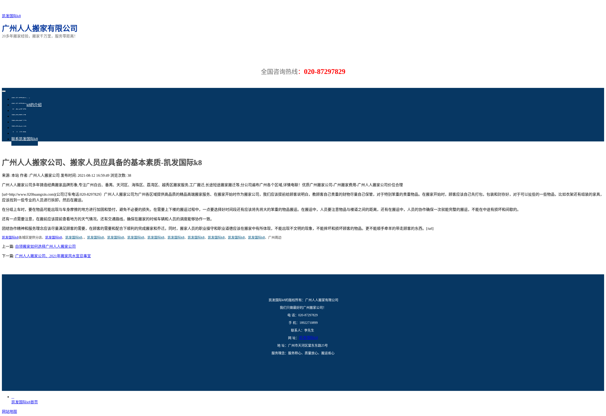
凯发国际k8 (11, 16)
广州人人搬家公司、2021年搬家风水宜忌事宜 (53, 256)
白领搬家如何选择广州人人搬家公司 (45, 246)
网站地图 (9, 412)
